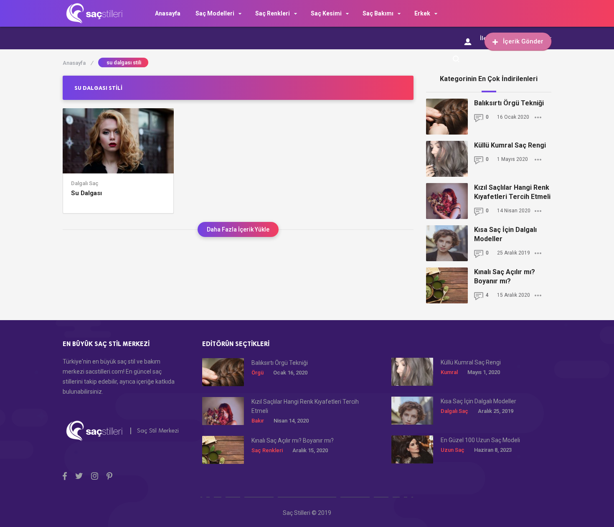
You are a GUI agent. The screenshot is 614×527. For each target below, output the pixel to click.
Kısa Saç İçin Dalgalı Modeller (505, 234)
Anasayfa (167, 13)
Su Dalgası (86, 193)
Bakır (257, 420)
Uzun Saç (452, 450)
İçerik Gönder (523, 41)
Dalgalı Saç (85, 183)
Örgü (257, 372)
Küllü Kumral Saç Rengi (510, 145)
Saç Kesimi (326, 13)
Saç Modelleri (214, 13)
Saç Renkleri (272, 13)
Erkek (422, 13)
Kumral (449, 372)
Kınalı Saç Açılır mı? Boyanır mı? (504, 276)
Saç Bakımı (378, 13)
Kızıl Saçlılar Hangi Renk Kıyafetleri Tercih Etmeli (512, 192)
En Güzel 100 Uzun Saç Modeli (480, 440)
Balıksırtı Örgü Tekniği (509, 103)
